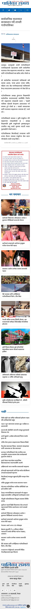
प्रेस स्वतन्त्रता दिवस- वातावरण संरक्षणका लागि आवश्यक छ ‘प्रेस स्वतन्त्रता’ (15, 447)
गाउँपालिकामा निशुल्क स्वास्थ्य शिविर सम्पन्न (15, 500)
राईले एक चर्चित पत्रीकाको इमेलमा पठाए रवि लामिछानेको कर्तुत (15, 419)
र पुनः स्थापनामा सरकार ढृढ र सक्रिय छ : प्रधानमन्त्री (15, 425)
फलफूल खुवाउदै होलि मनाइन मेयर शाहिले (15, 478)
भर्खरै (3, 411)
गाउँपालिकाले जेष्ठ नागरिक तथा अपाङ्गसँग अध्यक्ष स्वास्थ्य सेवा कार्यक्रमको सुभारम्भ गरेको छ (14, 454)
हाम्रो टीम (3, 585)
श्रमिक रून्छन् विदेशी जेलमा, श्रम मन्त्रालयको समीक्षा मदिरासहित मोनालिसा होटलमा (15, 321)
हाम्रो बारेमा (8, 585)
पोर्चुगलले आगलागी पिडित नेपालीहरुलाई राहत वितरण (12, 551)
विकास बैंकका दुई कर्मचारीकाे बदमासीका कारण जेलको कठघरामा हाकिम (13, 349)
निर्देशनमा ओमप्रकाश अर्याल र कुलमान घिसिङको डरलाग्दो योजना (13, 514)
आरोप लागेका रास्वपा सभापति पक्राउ (13, 539)
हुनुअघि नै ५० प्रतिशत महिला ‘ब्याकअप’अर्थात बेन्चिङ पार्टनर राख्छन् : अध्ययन (13, 531)
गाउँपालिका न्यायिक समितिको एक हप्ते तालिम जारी (14, 488)
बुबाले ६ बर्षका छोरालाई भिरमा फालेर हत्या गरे (14, 437)
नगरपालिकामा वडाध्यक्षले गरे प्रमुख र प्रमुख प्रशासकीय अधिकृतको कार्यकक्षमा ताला (15, 494)
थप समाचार (15, 194)
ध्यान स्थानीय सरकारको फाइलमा (15, 467)
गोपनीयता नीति (14, 585)
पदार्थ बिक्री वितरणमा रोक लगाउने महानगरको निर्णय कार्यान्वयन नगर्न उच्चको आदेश (14, 507)
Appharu (23, 607)
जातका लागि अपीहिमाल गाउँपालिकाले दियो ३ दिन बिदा (14, 545)
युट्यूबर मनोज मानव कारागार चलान (14, 483)
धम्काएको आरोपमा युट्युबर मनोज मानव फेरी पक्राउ (14, 520)
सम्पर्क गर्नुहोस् (20, 585)
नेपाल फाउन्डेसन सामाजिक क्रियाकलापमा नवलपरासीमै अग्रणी (12, 461)
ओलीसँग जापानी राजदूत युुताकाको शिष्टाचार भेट (15, 431)
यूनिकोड (27, 584)
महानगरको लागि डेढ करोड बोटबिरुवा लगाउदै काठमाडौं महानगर (15, 471)
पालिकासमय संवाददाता (12, 34)
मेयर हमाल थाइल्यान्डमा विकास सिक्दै (14, 442)
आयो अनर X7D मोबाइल (11, 525)
